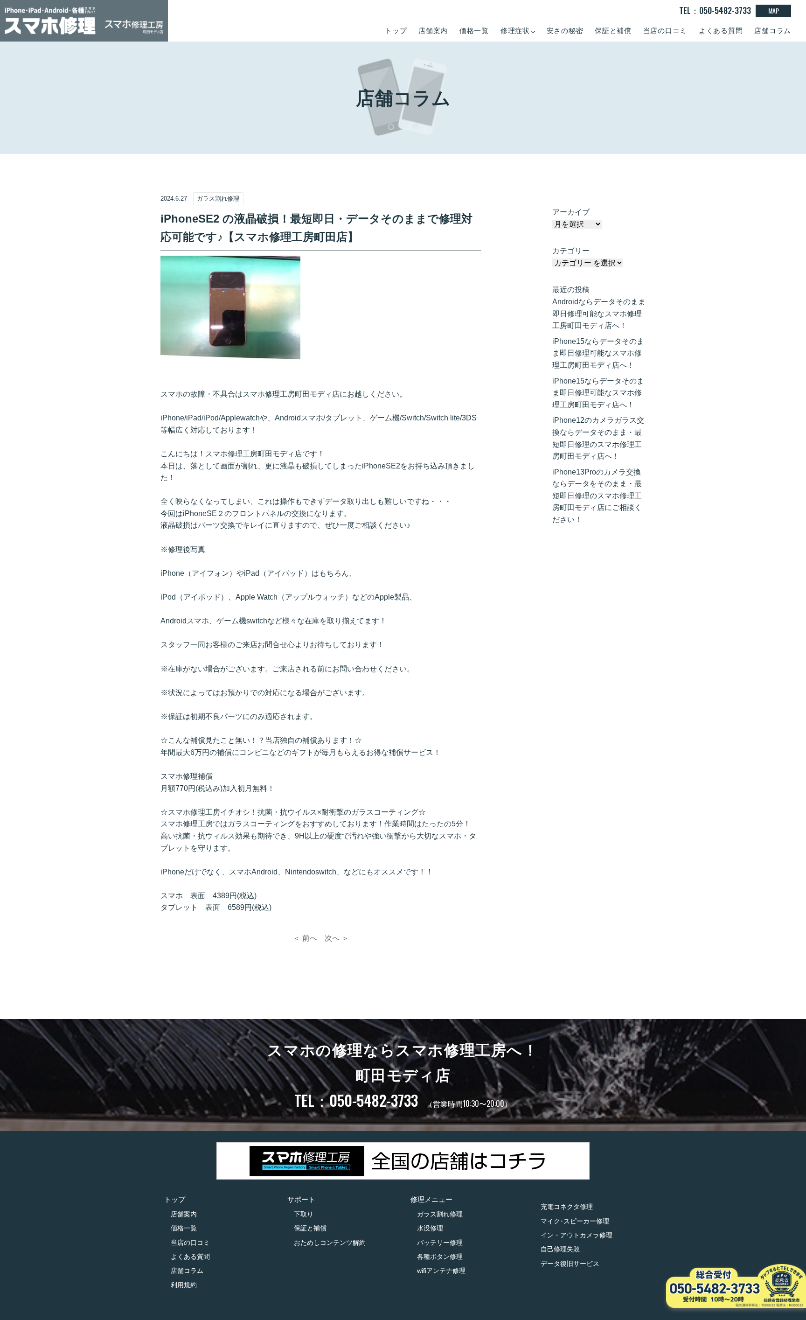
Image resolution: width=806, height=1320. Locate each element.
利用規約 (184, 1285)
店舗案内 (433, 31)
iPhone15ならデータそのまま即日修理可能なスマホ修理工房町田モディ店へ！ (598, 353)
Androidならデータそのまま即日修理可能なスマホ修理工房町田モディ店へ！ (599, 313)
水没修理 (430, 1228)
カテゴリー (571, 251)
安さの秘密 (565, 31)
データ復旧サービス (570, 1263)
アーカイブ (571, 212)
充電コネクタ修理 (567, 1206)
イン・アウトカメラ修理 (576, 1235)
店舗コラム (772, 31)
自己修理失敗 (560, 1249)
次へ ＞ (337, 938)
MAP (773, 10)
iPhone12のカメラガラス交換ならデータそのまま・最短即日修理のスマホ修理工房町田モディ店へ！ (598, 438)
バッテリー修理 (440, 1242)
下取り (303, 1214)
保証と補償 (613, 31)
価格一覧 (474, 31)
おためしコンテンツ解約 (330, 1242)
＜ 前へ (305, 938)
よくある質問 (721, 31)
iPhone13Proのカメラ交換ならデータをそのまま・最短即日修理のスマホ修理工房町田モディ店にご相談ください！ (597, 496)
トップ (396, 31)
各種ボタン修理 (440, 1256)
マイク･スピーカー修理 (575, 1221)
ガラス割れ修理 (440, 1214)
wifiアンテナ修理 (441, 1270)
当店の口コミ (665, 31)
